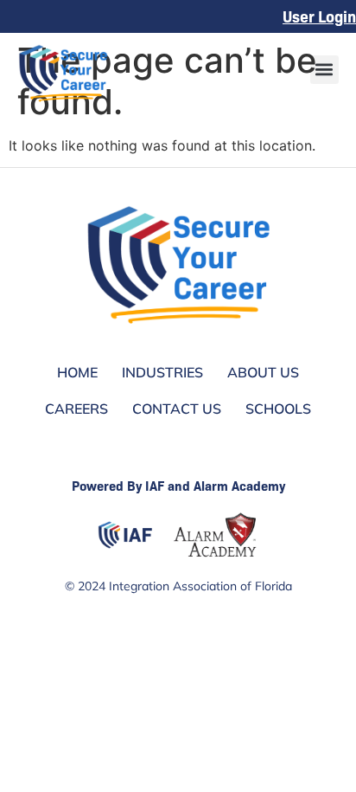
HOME (77, 372)
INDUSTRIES (162, 372)
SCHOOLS (278, 408)
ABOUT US (263, 372)
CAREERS (76, 408)
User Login (319, 16)
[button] (324, 69)
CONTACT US (176, 408)
